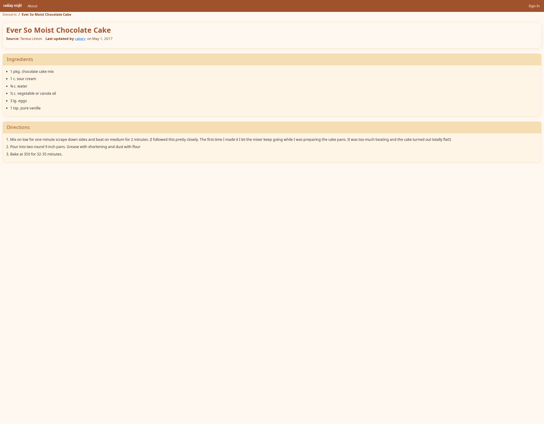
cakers (80, 38)
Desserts (10, 14)
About (32, 6)
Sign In (534, 6)
